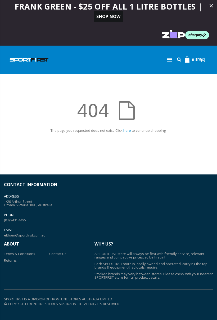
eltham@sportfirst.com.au (25, 235)
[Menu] (169, 59)
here (127, 130)
